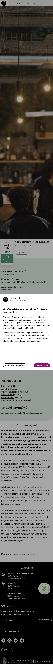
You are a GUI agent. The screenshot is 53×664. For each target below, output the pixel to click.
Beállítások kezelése (14, 365)
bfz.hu (7, 328)
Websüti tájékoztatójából (21, 328)
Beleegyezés (42, 365)
